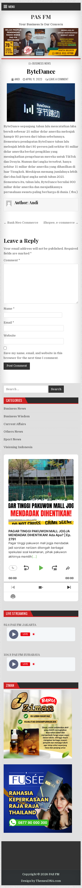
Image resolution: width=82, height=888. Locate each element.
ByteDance (41, 71)
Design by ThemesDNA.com (41, 881)
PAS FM (41, 16)
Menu (11, 6)
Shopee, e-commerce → (61, 222)
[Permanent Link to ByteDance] (41, 102)
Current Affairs (15, 424)
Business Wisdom (17, 416)
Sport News (12, 439)
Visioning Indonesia (18, 447)
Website (10, 335)
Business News (41, 63)
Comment (12, 260)
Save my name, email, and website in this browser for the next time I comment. (33, 355)
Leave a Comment (59, 79)
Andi (17, 79)
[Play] (13, 634)
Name (9, 308)
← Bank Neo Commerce (21, 222)
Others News (13, 431)
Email (9, 322)
